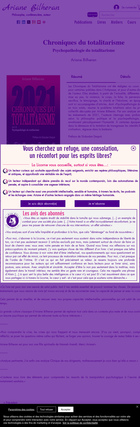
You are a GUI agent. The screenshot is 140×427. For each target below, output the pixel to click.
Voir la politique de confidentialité (80, 422)
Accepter (66, 409)
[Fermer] (137, 407)
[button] (133, 148)
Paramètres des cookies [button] (21, 409)
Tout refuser (46, 409)
